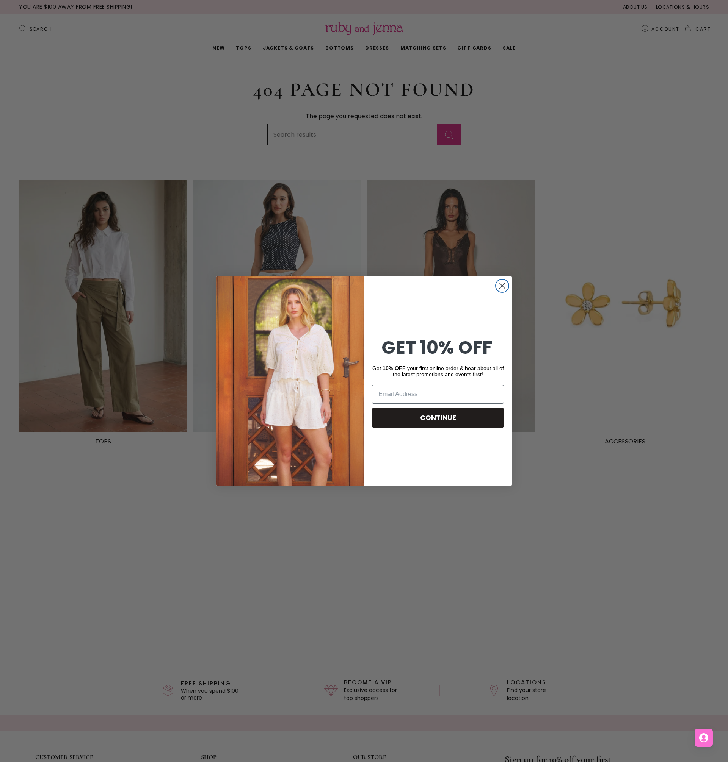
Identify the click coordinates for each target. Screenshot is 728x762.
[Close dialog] (502, 285)
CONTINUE (438, 417)
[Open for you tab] (704, 738)
